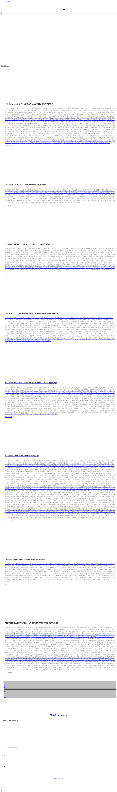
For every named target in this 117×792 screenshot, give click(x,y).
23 (5, 697)
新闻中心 (6, 66)
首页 (2, 66)
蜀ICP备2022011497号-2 (58, 778)
